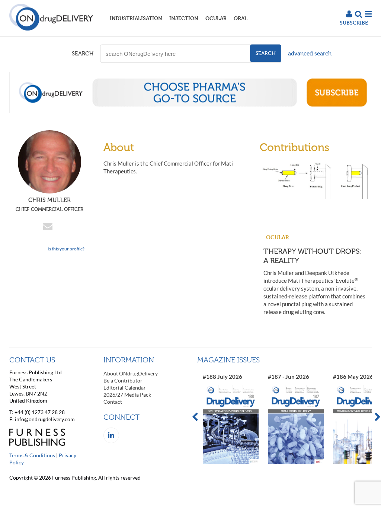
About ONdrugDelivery (130, 373)
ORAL (240, 18)
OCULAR (216, 18)
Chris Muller (49, 204)
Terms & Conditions (32, 455)
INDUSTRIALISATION (136, 18)
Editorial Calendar (124, 387)
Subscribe (354, 22)
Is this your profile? (66, 249)
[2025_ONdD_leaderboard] (192, 111)
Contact (112, 401)
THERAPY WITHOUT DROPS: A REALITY (312, 256)
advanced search (310, 53)
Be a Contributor (123, 380)
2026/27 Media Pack (127, 394)
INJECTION (183, 18)
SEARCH (82, 53)
